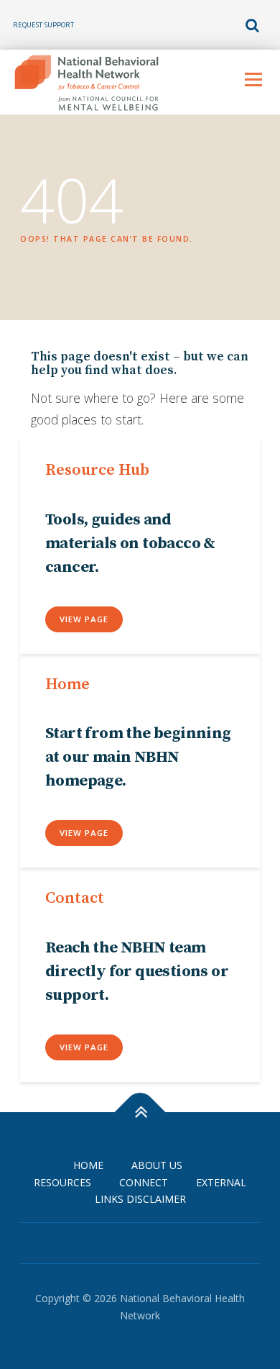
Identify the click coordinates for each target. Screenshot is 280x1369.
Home (88, 1165)
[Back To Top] (140, 1111)
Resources (62, 1182)
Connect (143, 1182)
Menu (253, 79)
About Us (156, 1165)
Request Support (43, 24)
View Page (84, 619)
